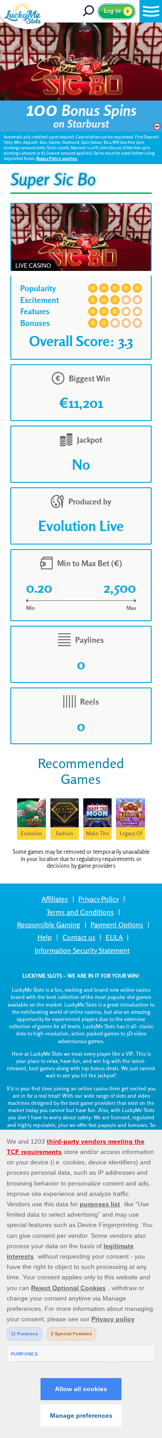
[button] (151, 11)
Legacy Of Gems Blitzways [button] (131, 835)
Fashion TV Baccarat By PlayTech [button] (64, 835)
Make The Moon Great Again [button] (97, 835)
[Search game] (89, 11)
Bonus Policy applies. (56, 158)
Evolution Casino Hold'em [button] (31, 835)
